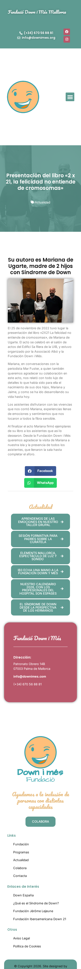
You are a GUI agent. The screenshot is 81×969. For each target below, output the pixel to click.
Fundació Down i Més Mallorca (37, 12)
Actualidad (42, 202)
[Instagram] (67, 39)
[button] (70, 97)
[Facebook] (67, 32)
